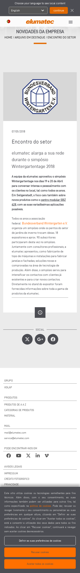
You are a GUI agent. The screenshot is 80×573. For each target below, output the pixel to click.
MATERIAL (9, 415)
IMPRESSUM (11, 473)
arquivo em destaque (30, 37)
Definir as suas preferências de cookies (40, 540)
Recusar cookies (40, 552)
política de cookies (40, 505)
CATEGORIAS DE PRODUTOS (19, 410)
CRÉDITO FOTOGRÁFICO (16, 478)
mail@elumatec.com (15, 432)
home (8, 37)
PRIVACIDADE (11, 484)
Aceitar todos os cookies (40, 563)
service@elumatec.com (16, 438)
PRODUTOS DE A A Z (15, 404)
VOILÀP (8, 387)
